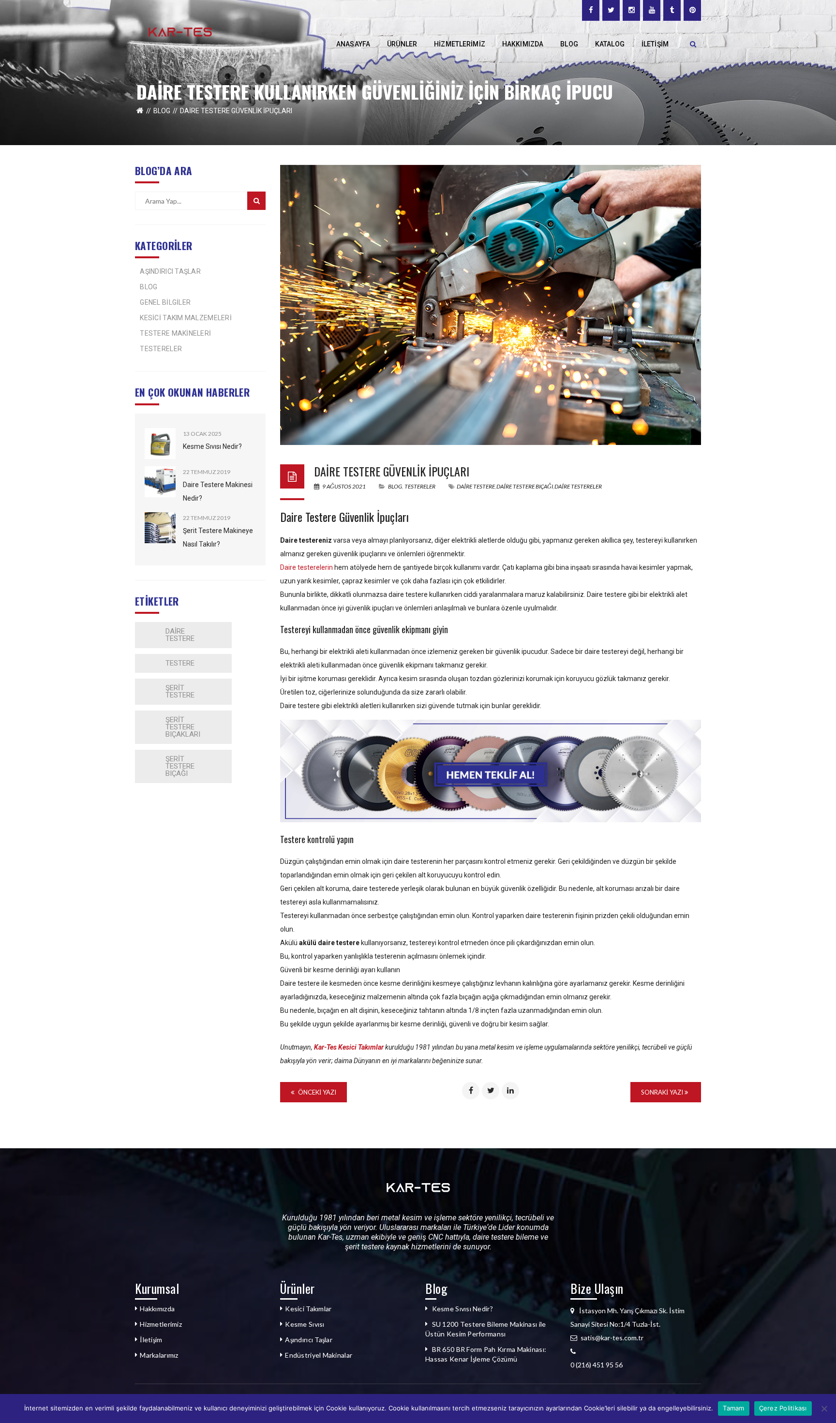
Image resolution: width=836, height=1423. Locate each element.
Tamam (733, 1408)
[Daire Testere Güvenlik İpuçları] (490, 304)
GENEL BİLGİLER (165, 302)
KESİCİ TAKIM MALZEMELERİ (186, 318)
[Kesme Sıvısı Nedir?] (160, 443)
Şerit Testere (179, 691)
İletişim (151, 1339)
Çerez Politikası (783, 1408)
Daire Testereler (578, 486)
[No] (824, 1408)
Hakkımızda (157, 1308)
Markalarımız (159, 1355)
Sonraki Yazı (663, 1092)
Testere (179, 663)
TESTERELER (161, 349)
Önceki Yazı (316, 1092)
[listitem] (635, 1365)
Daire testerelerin (306, 567)
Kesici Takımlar (308, 1308)
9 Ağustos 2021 (344, 486)
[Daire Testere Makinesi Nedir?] (160, 481)
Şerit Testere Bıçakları (182, 727)
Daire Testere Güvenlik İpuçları (391, 471)
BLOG (161, 111)
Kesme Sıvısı (304, 1324)
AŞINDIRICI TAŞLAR (170, 271)
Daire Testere (179, 635)
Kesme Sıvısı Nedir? (212, 446)
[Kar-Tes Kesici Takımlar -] (180, 31)
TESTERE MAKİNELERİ (175, 333)
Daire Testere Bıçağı (524, 486)
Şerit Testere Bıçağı (179, 766)
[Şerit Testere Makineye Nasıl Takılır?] (160, 527)
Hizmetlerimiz (161, 1324)
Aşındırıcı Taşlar (308, 1339)
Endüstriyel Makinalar (318, 1355)
